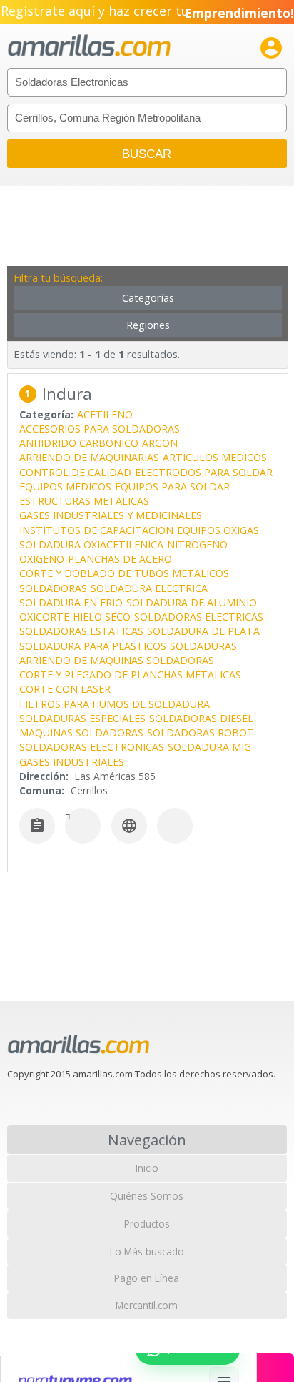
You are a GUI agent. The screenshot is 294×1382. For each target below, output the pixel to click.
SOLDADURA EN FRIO (71, 602)
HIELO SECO (102, 616)
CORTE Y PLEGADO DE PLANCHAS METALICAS (130, 674)
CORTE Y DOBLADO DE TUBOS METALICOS (124, 573)
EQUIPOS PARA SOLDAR (172, 486)
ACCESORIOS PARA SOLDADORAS (99, 428)
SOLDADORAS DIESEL (201, 718)
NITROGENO (197, 544)
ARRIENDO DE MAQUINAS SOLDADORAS (116, 660)
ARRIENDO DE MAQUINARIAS (89, 457)
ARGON (160, 443)
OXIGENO (41, 559)
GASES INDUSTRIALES (71, 762)
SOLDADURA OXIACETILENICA (91, 544)
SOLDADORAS (53, 588)
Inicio (147, 1168)
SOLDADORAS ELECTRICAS (198, 616)
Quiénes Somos (146, 1196)
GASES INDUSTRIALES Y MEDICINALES (110, 515)
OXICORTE (44, 616)
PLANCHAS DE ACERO (120, 559)
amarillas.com (89, 46)
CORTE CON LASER (65, 689)
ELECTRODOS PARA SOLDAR (204, 472)
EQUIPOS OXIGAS (218, 530)
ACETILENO (105, 414)
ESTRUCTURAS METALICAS (84, 501)
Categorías (148, 298)
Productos (147, 1223)
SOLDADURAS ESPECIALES (82, 718)
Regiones (148, 325)
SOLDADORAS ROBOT (200, 732)
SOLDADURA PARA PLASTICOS (92, 646)
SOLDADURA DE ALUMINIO (191, 602)
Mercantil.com (147, 1305)
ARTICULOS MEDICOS (215, 457)
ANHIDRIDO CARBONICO (78, 443)
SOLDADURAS (203, 646)
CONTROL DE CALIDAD (75, 472)
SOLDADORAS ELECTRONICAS (91, 747)
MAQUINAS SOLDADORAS (81, 732)
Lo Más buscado (147, 1251)
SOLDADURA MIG (209, 747)
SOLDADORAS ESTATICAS (81, 631)
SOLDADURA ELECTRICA (149, 588)
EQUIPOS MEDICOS (65, 486)
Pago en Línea (146, 1278)
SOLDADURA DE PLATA (203, 631)
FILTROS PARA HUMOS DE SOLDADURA (114, 704)
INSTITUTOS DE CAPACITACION (96, 530)
